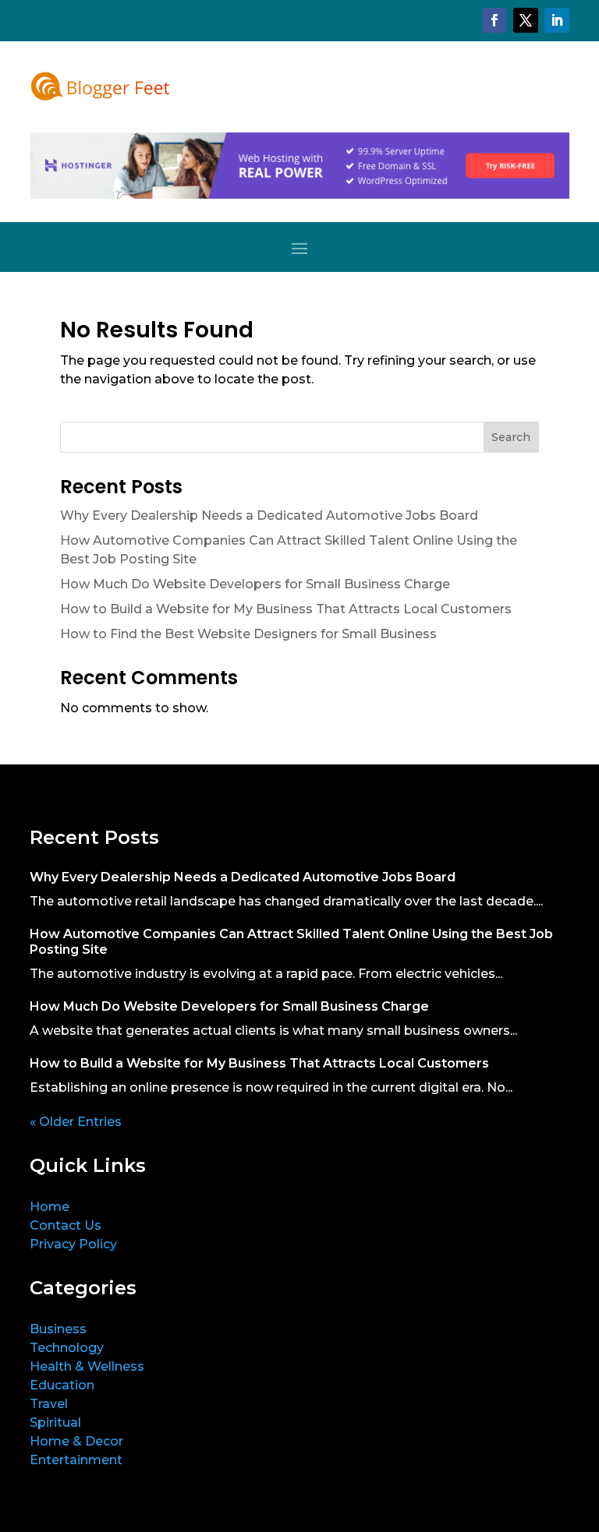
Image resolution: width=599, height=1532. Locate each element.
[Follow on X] (525, 20)
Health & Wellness (87, 1366)
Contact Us (65, 1225)
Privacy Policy (73, 1244)
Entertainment (76, 1460)
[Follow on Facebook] (494, 20)
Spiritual (55, 1422)
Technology (67, 1347)
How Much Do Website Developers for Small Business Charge (255, 584)
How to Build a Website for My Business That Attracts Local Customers (286, 609)
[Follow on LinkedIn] (556, 20)
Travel (49, 1403)
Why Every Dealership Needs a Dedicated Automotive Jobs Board (269, 515)
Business (58, 1329)
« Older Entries (76, 1121)
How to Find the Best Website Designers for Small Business (248, 634)
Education (62, 1385)
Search (510, 437)
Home (49, 1206)
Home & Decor (76, 1441)
